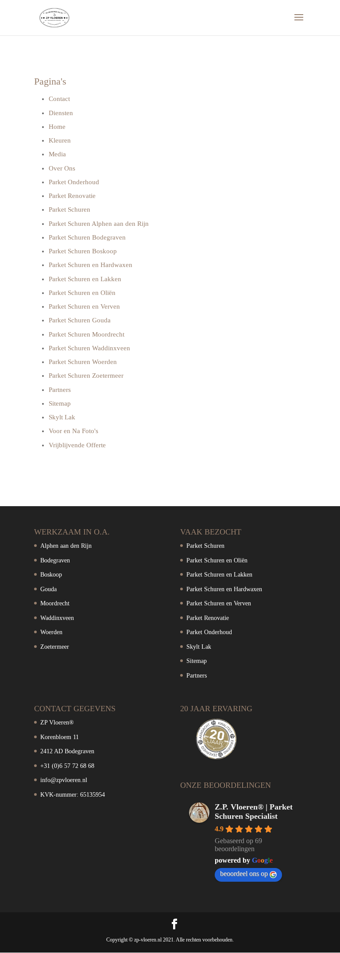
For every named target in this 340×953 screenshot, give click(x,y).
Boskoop (51, 574)
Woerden (51, 632)
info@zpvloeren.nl (63, 780)
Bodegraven (55, 560)
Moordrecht (55, 603)
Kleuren (60, 140)
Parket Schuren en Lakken (85, 279)
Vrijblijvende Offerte (77, 445)
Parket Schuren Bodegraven (87, 237)
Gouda (48, 589)
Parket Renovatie (72, 195)
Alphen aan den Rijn (66, 545)
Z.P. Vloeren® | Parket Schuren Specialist (254, 811)
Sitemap (60, 403)
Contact (59, 98)
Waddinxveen (57, 618)
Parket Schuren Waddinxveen (89, 348)
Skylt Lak (62, 417)
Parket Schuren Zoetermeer (86, 375)
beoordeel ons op (244, 873)
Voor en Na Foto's (73, 430)
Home (57, 126)
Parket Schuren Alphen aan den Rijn (99, 223)
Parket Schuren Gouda (80, 320)
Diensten (61, 112)
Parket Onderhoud (74, 182)
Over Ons (62, 168)
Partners (60, 389)
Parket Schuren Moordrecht (86, 334)
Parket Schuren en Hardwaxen (90, 264)
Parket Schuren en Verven (84, 306)
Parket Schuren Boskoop (83, 251)
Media (57, 154)
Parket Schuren (69, 209)
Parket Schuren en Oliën (82, 292)
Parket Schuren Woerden (83, 361)
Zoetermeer (54, 646)
